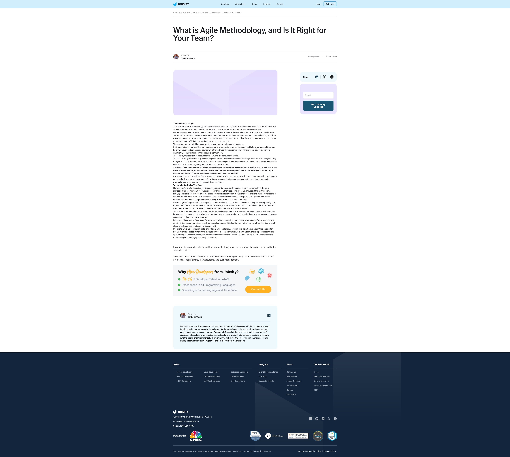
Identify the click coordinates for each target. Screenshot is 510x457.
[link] (181, 4)
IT (200, 259)
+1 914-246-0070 (191, 421)
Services (225, 4)
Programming (191, 259)
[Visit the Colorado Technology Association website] (318, 436)
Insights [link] (176, 12)
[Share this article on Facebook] (331, 77)
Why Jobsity (240, 4)
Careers (280, 4)
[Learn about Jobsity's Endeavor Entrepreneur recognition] (274, 436)
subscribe (178, 250)
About (254, 4)
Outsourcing (208, 259)
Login (318, 4)
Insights (266, 4)
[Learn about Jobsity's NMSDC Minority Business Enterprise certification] (332, 436)
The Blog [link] (186, 12)
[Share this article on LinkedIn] (316, 77)
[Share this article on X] (324, 77)
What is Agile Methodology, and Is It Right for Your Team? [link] (217, 12)
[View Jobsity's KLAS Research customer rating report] (255, 436)
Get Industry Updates (318, 105)
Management (231, 259)
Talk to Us (330, 4)
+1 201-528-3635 (186, 426)
